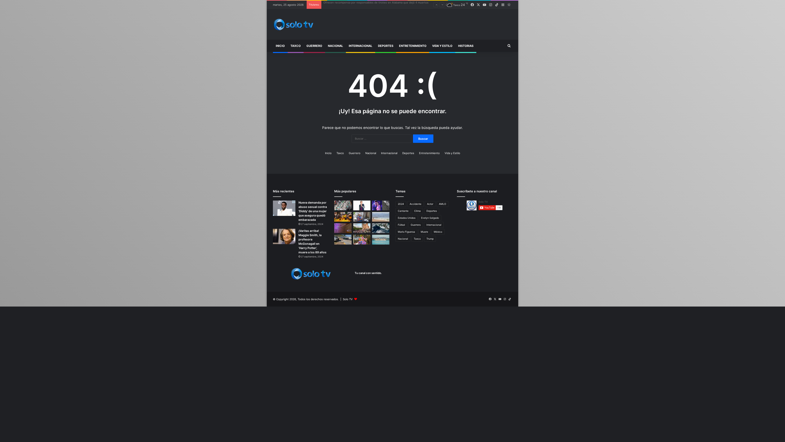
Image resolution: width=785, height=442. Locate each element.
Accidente (415, 203)
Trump (430, 238)
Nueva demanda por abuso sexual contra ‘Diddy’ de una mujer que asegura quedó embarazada (312, 211)
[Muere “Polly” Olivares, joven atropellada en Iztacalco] (380, 205)
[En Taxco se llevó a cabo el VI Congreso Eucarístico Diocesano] (362, 228)
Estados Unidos (406, 217)
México (438, 231)
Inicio (280, 45)
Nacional (335, 45)
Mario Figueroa (406, 231)
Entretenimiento (412, 45)
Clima (417, 210)
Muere (424, 231)
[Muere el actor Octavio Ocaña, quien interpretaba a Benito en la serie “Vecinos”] (362, 205)
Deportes (385, 45)
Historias (465, 45)
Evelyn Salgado (430, 217)
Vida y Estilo (442, 45)
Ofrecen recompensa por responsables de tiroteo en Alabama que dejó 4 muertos (375, 4)
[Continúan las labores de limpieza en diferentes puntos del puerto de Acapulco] (343, 240)
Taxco (295, 45)
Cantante (403, 210)
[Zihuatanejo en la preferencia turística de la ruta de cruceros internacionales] (380, 240)
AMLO (442, 203)
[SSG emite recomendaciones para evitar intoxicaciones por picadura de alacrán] (343, 228)
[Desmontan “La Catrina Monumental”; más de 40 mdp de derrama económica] (343, 217)
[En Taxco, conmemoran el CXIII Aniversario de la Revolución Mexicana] (343, 205)
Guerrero (314, 45)
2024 (401, 203)
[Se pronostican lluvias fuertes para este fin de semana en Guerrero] (380, 228)
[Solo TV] (293, 24)
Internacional (360, 45)
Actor (430, 203)
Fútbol (401, 224)
